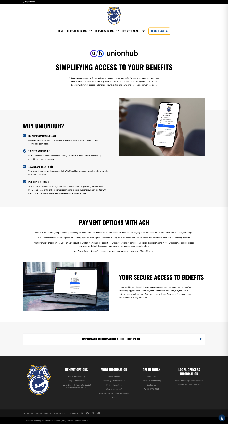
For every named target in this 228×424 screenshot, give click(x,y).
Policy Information (114, 385)
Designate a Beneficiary (151, 381)
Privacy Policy (59, 413)
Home (61, 31)
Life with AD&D (130, 31)
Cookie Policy (73, 413)
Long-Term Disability (107, 31)
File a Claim (151, 376)
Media (114, 398)
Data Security (28, 413)
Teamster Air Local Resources (189, 385)
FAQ (143, 31)
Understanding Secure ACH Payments (114, 393)
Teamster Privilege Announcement (189, 381)
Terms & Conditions (43, 413)
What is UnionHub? (114, 389)
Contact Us (151, 385)
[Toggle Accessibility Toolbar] (222, 418)
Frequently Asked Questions (114, 381)
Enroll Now (158, 31)
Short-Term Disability (79, 31)
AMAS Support (114, 376)
